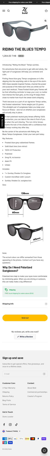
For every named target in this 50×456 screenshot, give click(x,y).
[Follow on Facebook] (4, 424)
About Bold (31, 388)
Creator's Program (34, 396)
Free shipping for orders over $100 (19, 2)
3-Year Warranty (8, 388)
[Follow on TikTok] (16, 424)
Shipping (5, 392)
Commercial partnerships (37, 392)
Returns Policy (8, 396)
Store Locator (7, 417)
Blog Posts (6, 400)
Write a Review (27, 337)
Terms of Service (9, 404)
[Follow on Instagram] (10, 424)
